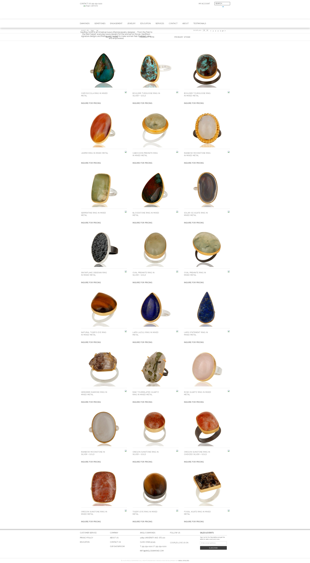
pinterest (185, 538)
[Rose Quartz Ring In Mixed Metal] (207, 368)
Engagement (116, 23)
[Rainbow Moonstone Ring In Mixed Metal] (207, 129)
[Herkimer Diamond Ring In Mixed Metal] (104, 368)
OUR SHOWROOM (117, 546)
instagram (190, 538)
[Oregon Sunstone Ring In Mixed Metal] (104, 488)
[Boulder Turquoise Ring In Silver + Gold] (156, 69)
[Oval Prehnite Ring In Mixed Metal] (207, 249)
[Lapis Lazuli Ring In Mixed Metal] (156, 308)
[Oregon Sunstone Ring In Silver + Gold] (156, 428)
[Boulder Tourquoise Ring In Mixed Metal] (207, 69)
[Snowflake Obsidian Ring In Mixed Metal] (104, 249)
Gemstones (99, 23)
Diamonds (84, 23)
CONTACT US (115, 542)
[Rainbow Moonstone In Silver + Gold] (104, 428)
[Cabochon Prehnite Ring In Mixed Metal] (156, 129)
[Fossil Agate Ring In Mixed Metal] (207, 488)
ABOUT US (114, 538)
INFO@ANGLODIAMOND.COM (152, 551)
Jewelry (131, 23)
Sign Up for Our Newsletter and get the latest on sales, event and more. (212, 538)
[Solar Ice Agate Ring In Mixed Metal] (207, 189)
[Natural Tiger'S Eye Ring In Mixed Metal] (104, 308)
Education (145, 23)
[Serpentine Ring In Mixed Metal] (104, 189)
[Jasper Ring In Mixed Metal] (104, 129)
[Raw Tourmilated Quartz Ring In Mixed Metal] (156, 368)
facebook (176, 538)
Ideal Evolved (183, 560)
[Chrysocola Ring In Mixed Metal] (104, 69)
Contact (173, 23)
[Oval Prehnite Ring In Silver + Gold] (156, 249)
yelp (194, 538)
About (185, 23)
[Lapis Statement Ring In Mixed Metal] (207, 308)
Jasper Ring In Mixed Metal (94, 153)
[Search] (228, 3)
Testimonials (199, 23)
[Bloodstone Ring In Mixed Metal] (156, 189)
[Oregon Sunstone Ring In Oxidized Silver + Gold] (207, 428)
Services (159, 23)
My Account (204, 4)
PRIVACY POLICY (86, 538)
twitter (180, 538)
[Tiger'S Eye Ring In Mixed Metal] (156, 488)
